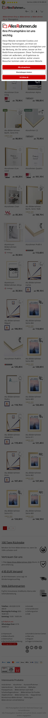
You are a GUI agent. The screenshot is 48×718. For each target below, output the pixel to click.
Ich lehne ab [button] (24, 77)
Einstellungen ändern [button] (24, 72)
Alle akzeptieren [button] (24, 67)
